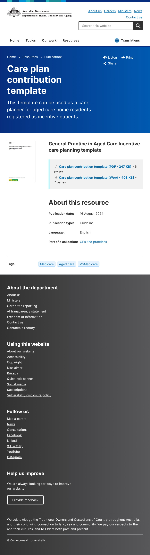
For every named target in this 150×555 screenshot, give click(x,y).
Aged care (66, 264)
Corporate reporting (22, 306)
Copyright (14, 362)
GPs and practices (93, 242)
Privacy (12, 373)
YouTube (13, 452)
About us (95, 11)
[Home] (39, 12)
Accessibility (16, 357)
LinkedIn (13, 441)
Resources (71, 40)
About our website (20, 351)
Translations (130, 40)
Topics (31, 40)
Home (14, 40)
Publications (53, 57)
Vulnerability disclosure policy (29, 395)
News (138, 11)
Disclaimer (14, 368)
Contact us (134, 17)
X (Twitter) (15, 446)
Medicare (47, 264)
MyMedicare (88, 264)
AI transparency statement (26, 311)
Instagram (14, 457)
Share (112, 63)
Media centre (16, 419)
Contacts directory (21, 328)
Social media (16, 384)
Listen (112, 57)
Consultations (17, 430)
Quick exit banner (20, 379)
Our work (49, 40)
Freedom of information (24, 317)
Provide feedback (25, 500)
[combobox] (106, 25)
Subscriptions (17, 390)
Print (129, 57)
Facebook (14, 435)
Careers (110, 11)
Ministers (124, 11)
